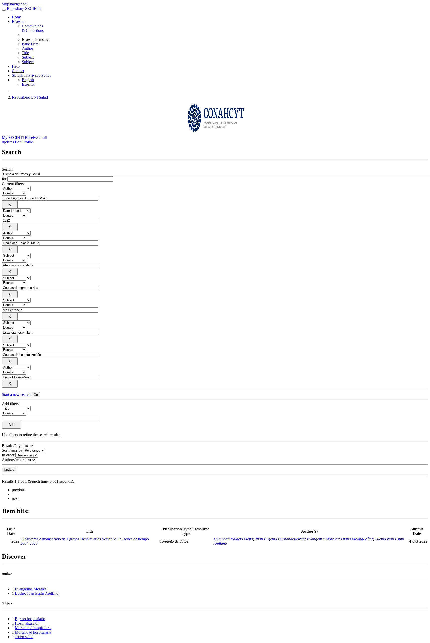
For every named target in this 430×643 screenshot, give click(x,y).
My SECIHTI (13, 137)
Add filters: (11, 404)
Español (28, 84)
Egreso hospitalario (30, 619)
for (4, 179)
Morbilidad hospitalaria (33, 628)
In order (8, 455)
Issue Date (30, 44)
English (28, 80)
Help (16, 66)
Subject (28, 57)
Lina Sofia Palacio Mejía (233, 539)
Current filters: (13, 184)
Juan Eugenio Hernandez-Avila (280, 539)
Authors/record (14, 460)
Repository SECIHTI (24, 8)
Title (25, 53)
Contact (18, 71)
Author (27, 48)
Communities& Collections (33, 28)
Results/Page (12, 446)
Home (17, 17)
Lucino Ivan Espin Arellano (36, 593)
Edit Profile (24, 142)
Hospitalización (27, 623)
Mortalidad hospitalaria (33, 632)
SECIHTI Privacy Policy (31, 75)
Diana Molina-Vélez (357, 539)
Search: (8, 169)
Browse (18, 21)
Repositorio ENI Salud (30, 97)
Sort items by (12, 450)
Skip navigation (14, 4)
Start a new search (16, 394)
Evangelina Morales (323, 539)
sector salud (24, 637)
